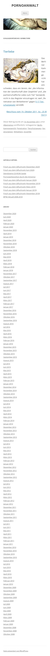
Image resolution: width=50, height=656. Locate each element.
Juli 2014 (6, 404)
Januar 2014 (8, 424)
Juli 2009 (6, 604)
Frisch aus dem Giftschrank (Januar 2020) (20, 180)
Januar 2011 (8, 544)
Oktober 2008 (9, 634)
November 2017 (10, 273)
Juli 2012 (6, 484)
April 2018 (7, 260)
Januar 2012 (8, 504)
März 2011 (7, 537)
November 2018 (10, 243)
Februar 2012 (8, 500)
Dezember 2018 (9, 240)
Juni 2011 (7, 527)
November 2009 (10, 591)
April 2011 (7, 534)
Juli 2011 (6, 524)
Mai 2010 (7, 570)
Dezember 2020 (9, 213)
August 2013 (8, 440)
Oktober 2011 (9, 514)
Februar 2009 (8, 621)
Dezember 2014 (9, 387)
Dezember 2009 (9, 587)
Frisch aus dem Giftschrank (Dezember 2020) (21, 167)
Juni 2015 (7, 367)
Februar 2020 (8, 223)
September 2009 (10, 597)
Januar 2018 (8, 270)
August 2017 (8, 283)
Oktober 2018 (9, 247)
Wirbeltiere (18, 131)
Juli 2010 (6, 564)
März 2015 (7, 377)
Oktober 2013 (9, 434)
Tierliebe (8, 51)
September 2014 (10, 397)
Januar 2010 (8, 584)
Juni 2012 (7, 487)
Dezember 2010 (9, 547)
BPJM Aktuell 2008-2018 (12, 197)
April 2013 (7, 454)
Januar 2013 (8, 464)
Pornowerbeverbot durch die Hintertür (19, 177)
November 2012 (10, 470)
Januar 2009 (8, 624)
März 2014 (7, 417)
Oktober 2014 (9, 394)
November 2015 (10, 350)
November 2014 (10, 390)
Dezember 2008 (9, 627)
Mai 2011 (7, 530)
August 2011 (8, 520)
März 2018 (7, 263)
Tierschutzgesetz (34, 128)
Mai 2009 (7, 611)
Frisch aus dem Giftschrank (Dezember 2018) (21, 193)
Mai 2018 (7, 257)
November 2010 (10, 550)
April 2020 (7, 220)
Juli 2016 (6, 327)
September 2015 (10, 357)
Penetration (22, 128)
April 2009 (7, 614)
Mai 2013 (7, 450)
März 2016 (7, 337)
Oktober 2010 (9, 554)
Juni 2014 (7, 407)
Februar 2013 (8, 460)
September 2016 (10, 320)
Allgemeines (8, 125)
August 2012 (8, 480)
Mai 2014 (7, 410)
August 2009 (8, 601)
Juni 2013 (7, 447)
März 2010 (7, 577)
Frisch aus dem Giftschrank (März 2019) (19, 187)
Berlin (39, 125)
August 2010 (8, 560)
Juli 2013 (6, 444)
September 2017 (10, 280)
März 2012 (7, 497)
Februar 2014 (8, 420)
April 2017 (7, 297)
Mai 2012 (7, 490)
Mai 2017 (7, 293)
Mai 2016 (7, 330)
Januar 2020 (8, 227)
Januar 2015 (8, 384)
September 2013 (10, 437)
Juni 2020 (7, 217)
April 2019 (7, 233)
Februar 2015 (8, 380)
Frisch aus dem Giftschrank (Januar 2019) (20, 190)
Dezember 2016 (9, 310)
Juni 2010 (7, 567)
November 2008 (10, 631)
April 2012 (7, 494)
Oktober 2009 (9, 594)
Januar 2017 (8, 307)
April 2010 (7, 574)
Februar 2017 (8, 303)
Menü (25, 13)
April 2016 (7, 333)
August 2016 (8, 323)
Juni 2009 (7, 607)
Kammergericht (9, 128)
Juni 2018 (7, 253)
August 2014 (8, 400)
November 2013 (10, 430)
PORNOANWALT (25, 5)
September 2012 (10, 477)
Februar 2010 (8, 580)
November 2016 (10, 313)
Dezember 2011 (9, 507)
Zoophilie (27, 131)
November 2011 (10, 510)
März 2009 (7, 617)
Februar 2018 (8, 267)
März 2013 (7, 457)
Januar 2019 (8, 237)
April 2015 (7, 374)
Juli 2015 (6, 363)
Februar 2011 (8, 540)
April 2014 (7, 414)
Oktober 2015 (9, 353)
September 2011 (10, 517)
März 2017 (7, 300)
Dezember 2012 (9, 467)
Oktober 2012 (9, 474)
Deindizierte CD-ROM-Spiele (14, 173)
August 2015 (8, 360)
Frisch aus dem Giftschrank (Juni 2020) (18, 170)
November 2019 (10, 230)
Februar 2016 (8, 340)
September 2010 (10, 557)
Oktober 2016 (9, 317)
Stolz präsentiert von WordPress (15, 651)
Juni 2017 (7, 290)
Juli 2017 (6, 287)
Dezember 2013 (9, 427)
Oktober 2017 (9, 277)
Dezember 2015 (9, 347)
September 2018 (10, 250)
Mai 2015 (7, 370)
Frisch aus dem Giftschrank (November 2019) (21, 183)
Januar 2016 (8, 343)
